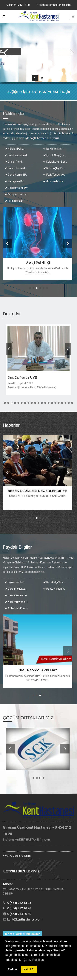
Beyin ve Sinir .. (55, 148)
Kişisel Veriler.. (15, 582)
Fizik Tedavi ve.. (55, 174)
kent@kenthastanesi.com (55, 4)
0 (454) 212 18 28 (19, 4)
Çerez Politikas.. (17, 588)
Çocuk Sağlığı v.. (55, 155)
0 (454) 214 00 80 (19, 914)
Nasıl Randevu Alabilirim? (38, 670)
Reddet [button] (12, 969)
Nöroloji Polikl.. (15, 148)
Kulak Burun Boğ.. (56, 161)
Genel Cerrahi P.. (17, 174)
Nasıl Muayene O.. (17, 601)
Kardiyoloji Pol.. (16, 181)
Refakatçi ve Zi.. (55, 582)
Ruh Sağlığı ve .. (55, 168)
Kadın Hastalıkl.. (16, 168)
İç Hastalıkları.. (15, 200)
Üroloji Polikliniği (37, 262)
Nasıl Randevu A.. (17, 595)
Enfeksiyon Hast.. (17, 155)
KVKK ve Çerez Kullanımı (17, 855)
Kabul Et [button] (29, 969)
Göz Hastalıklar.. (55, 181)
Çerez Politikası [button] (34, 959)
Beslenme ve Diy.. (18, 187)
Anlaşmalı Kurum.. (18, 608)
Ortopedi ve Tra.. (17, 194)
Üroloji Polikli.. (15, 161)
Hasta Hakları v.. (55, 588)
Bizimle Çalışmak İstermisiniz (22, 933)
